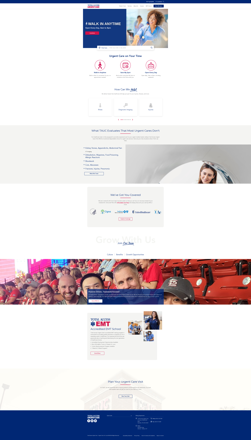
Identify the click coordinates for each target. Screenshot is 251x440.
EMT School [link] (149, 6)
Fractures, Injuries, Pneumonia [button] (97, 168)
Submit (151, 48)
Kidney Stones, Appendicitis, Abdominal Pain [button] (103, 148)
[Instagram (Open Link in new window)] (95, 420)
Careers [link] (142, 6)
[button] (163, 2)
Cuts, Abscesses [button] (91, 165)
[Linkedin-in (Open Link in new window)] (92, 420)
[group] (100, 107)
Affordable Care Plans (123, 203)
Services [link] (130, 6)
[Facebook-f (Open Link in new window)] (88, 420)
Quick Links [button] (109, 415)
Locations (159, 1)
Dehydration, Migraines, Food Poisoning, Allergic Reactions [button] (102, 156)
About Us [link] (136, 6)
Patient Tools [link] (122, 6)
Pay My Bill (151, 1)
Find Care (104, 48)
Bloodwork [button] (89, 161)
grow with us (95, 301)
